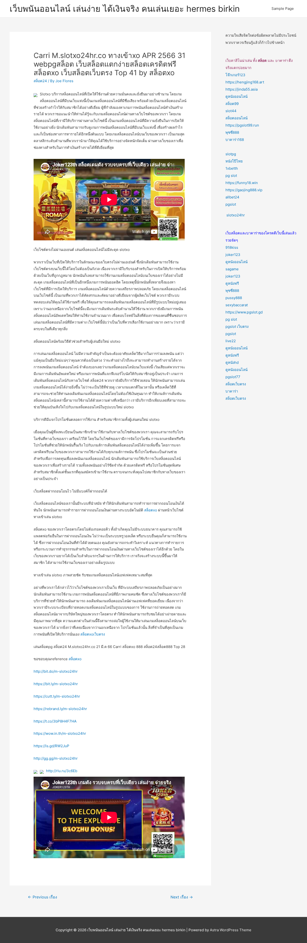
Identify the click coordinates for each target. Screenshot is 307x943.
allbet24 (232, 197)
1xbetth (231, 168)
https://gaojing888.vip (243, 190)
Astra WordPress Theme (230, 930)
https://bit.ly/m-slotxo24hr (56, 684)
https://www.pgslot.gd (244, 312)
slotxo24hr (235, 215)
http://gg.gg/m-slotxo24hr (56, 758)
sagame (232, 269)
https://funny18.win (241, 182)
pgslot (230, 204)
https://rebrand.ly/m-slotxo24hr (60, 708)
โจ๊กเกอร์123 (235, 75)
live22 (230, 341)
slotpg (230, 154)
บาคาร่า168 (234, 139)
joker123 (232, 254)
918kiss (231, 247)
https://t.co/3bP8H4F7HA (55, 721)
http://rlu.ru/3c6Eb (61, 771)
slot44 (230, 111)
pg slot (231, 175)
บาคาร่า (231, 391)
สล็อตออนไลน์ (236, 118)
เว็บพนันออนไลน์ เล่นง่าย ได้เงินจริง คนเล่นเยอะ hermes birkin (125, 9)
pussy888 (233, 297)
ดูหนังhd (232, 362)
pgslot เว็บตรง (236, 326)
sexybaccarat (236, 305)
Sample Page (283, 8)
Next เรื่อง (182, 897)
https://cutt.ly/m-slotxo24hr (57, 696)
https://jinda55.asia (241, 89)
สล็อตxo (150, 510)
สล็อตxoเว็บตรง (92, 634)
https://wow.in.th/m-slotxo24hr (60, 733)
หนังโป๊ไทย (234, 161)
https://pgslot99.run (242, 125)
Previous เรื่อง (42, 897)
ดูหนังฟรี (232, 283)
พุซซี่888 (232, 132)
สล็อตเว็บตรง (235, 384)
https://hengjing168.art (244, 82)
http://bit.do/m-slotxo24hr (56, 671)
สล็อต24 (40, 81)
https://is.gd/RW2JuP (51, 746)
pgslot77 (232, 377)
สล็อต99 (232, 103)
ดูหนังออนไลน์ (236, 96)
